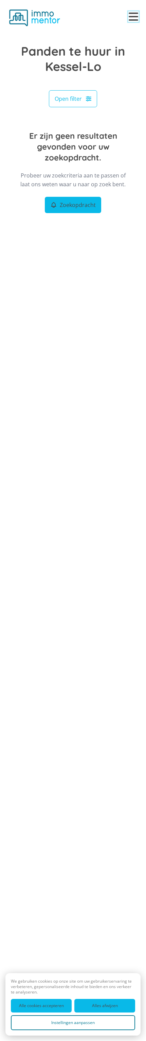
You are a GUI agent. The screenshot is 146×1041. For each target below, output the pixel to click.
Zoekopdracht (78, 205)
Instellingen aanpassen (73, 1022)
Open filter (68, 98)
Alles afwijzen (105, 1005)
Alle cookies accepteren (41, 1005)
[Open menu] (133, 16)
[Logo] (34, 17)
